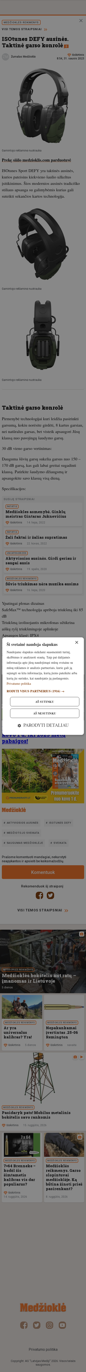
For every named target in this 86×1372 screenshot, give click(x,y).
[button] (43, 691)
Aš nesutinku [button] (44, 713)
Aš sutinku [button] (44, 701)
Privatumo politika (19, 684)
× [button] (76, 642)
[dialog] (43, 686)
